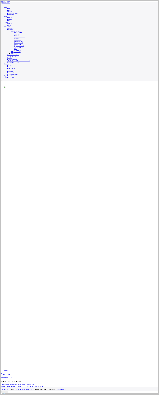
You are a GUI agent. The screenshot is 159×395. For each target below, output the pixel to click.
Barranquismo (17, 44)
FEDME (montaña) (16, 31)
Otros (12, 53)
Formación (10, 29)
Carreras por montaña (19, 37)
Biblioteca (10, 67)
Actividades (7, 26)
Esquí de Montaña (18, 43)
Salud (15, 49)
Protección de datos (12, 13)
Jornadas (9, 58)
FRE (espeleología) (16, 52)
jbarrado (3, 377)
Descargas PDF (11, 68)
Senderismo (17, 34)
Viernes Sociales (11, 56)
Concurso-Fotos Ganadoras (14, 72)
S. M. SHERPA (5, 389)
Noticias (6, 22)
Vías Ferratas (17, 40)
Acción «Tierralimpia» (13, 62)
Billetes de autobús (12, 59)
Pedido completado (9, 77)
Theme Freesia (21, 389)
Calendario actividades (13, 55)
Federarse (9, 19)
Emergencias (17, 50)
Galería (6, 70)
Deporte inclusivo (18, 47)
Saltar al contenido (5, 1)
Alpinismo (16, 35)
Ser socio (9, 17)
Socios (5, 16)
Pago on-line (10, 14)
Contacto (9, 11)
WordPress (29, 389)
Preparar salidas (18, 32)
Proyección (5, 374)
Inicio (5, 7)
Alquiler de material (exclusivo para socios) (18, 61)
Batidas (9, 25)
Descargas (6, 64)
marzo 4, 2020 (9, 377)
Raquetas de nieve (18, 41)
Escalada (16, 38)
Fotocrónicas (10, 71)
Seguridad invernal (19, 46)
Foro (8, 20)
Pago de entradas (8, 75)
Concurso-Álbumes (12, 74)
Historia (9, 10)
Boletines (9, 65)
